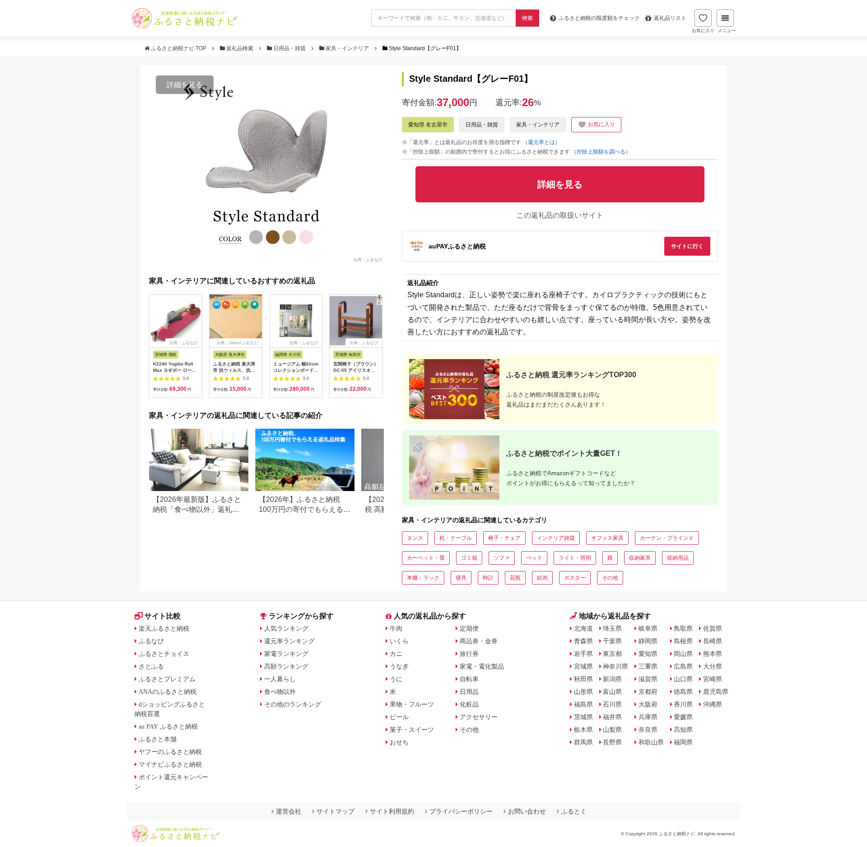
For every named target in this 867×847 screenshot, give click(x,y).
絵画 (542, 578)
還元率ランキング (289, 641)
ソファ (502, 558)
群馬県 (583, 742)
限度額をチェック (599, 18)
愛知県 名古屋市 (427, 125)
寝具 (461, 578)
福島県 (583, 704)
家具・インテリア (347, 48)
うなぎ (399, 666)
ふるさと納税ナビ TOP (178, 48)
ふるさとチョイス (164, 653)
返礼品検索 (240, 48)
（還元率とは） (541, 142)
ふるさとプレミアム (167, 679)
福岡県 (683, 742)
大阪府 (648, 704)
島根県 (683, 641)
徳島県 (683, 691)
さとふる (151, 666)
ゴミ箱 (469, 558)
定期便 (469, 628)
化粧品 (469, 704)
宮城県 (583, 666)
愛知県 (648, 653)
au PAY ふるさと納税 (168, 726)
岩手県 (583, 653)
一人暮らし (280, 679)
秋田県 (583, 679)
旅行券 (469, 653)
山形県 (583, 691)
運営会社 (288, 811)
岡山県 (683, 653)
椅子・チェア (504, 538)
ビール (399, 717)
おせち (399, 742)
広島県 (683, 666)
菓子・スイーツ (412, 729)
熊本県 (712, 653)
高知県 (683, 729)
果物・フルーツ (412, 704)
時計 (488, 578)
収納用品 (678, 558)
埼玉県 (612, 628)
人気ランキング (286, 628)
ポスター (575, 578)
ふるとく (574, 811)
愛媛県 (683, 717)
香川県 (683, 704)
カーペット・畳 (426, 558)
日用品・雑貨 (289, 48)
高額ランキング (286, 666)
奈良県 (648, 729)
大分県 (712, 666)
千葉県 (612, 641)
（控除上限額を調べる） (601, 152)
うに (396, 679)
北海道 (583, 628)
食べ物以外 (280, 691)
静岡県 (648, 641)
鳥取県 (683, 628)
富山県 (612, 691)
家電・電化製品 (482, 666)
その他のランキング (292, 704)
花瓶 (515, 578)
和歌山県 (651, 742)
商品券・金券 (479, 641)
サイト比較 (162, 616)
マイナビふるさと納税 (170, 764)
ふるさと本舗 (158, 739)
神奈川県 (615, 666)
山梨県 (612, 729)
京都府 (648, 691)
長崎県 (712, 641)
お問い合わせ (527, 811)
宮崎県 (712, 679)
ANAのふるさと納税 (167, 691)
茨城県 (583, 717)
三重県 (648, 666)
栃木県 (583, 729)
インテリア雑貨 (556, 538)
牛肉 (396, 628)
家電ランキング (286, 653)
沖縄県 (712, 704)
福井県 (612, 717)
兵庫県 (648, 717)
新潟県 (612, 679)
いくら (399, 641)
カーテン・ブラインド (667, 538)
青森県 (583, 641)
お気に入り (703, 30)
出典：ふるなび (368, 259)
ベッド (534, 558)
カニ (396, 653)
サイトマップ (335, 811)
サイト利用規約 (392, 811)
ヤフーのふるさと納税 (170, 752)
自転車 (469, 679)
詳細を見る (185, 85)
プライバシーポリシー (461, 811)
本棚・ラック (423, 578)
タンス (415, 538)
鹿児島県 (715, 691)
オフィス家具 (607, 538)
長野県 (612, 742)
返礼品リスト (670, 18)
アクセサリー (479, 717)
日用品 (469, 691)
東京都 (612, 653)
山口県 (683, 679)
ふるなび (151, 641)
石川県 (612, 704)
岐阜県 (648, 628)
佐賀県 (712, 628)
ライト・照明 (575, 558)
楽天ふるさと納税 (164, 628)
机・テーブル (455, 538)
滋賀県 (648, 679)
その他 (610, 578)
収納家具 (640, 558)
